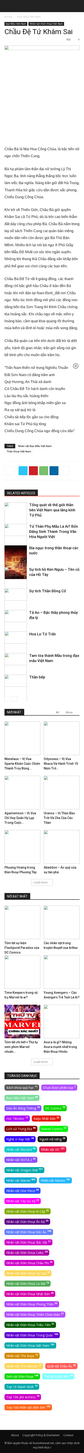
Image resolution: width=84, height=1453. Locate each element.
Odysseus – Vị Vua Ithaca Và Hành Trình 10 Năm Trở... (61, 763)
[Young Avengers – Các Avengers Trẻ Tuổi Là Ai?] (62, 972)
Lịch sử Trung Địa (21, 1128)
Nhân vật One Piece (22, 1190)
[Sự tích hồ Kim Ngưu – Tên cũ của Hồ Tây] (15, 584)
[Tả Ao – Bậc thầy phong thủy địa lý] (15, 627)
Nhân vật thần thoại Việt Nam (46, 23)
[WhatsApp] (43, 470)
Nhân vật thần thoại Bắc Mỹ (28, 1242)
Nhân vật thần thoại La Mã (27, 1283)
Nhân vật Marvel (20, 1180)
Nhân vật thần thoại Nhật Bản (30, 1293)
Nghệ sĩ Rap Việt (20, 1139)
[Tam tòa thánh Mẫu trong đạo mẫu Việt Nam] (15, 670)
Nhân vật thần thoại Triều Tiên (30, 1324)
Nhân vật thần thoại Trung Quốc (32, 1335)
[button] (7, 6)
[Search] (77, 6)
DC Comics (55, 1108)
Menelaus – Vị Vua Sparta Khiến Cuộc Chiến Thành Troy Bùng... (22, 763)
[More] (64, 470)
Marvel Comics (53, 1128)
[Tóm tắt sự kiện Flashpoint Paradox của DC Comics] (22, 922)
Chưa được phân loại (59, 1087)
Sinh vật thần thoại (22, 1376)
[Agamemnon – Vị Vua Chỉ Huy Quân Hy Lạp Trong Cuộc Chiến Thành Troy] (22, 792)
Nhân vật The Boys (22, 1355)
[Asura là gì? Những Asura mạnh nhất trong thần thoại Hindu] (62, 1021)
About (15, 1435)
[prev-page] (7, 699)
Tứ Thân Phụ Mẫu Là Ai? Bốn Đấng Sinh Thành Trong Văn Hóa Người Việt (53, 531)
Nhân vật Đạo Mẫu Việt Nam (35, 446)
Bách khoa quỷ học (21, 1087)
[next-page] (14, 699)
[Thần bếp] (15, 691)
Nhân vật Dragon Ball (24, 1170)
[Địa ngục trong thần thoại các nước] (15, 562)
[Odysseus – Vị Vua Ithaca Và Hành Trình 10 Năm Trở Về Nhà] (62, 738)
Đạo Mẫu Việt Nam (29, 17)
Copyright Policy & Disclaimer (41, 1435)
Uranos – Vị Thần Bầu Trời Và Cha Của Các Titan (59, 817)
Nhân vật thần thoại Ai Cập (27, 1211)
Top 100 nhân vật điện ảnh (28, 1407)
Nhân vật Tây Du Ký (22, 1200)
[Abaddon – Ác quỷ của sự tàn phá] (62, 847)
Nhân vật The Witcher (23, 1366)
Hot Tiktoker (17, 1118)
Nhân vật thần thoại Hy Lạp (28, 1273)
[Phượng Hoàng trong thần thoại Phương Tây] (22, 847)
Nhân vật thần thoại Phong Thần (31, 1304)
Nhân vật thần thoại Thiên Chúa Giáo (35, 1314)
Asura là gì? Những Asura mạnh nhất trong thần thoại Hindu (60, 1046)
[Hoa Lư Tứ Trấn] (15, 648)
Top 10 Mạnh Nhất (21, 1386)
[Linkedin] (54, 470)
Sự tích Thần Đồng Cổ (47, 591)
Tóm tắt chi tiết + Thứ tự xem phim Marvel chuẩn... (21, 1046)
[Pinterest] (33, 470)
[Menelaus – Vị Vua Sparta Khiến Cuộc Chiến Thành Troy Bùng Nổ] (22, 738)
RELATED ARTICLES (21, 493)
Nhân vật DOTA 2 (21, 1159)
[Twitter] (23, 470)
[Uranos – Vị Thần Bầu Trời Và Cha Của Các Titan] (62, 792)
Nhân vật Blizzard (20, 1149)
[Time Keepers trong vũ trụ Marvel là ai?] (22, 972)
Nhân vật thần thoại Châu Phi (29, 1262)
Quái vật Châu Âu (61, 1366)
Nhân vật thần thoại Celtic (26, 1252)
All (57, 712)
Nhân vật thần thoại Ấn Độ (27, 1221)
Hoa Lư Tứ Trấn (42, 634)
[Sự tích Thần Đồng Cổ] (15, 605)
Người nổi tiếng (52, 1139)
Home (8, 17)
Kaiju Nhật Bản (46, 1118)
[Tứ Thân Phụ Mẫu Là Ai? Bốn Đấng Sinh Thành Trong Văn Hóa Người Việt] (15, 541)
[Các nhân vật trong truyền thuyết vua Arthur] (62, 922)
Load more (41, 882)
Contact (68, 1435)
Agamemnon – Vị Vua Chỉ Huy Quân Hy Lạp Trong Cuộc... (20, 817)
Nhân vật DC (53, 1149)
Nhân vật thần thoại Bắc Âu (28, 1231)
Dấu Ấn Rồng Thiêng (23, 1108)
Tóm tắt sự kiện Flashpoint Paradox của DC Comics (21, 947)
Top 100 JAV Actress (22, 1396)
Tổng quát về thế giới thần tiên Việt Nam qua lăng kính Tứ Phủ (52, 510)
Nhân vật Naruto (55, 1180)
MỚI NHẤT (14, 712)
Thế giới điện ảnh (58, 1376)
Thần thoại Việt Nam (18, 451)
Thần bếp (37, 677)
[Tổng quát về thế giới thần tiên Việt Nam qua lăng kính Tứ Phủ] (15, 519)
